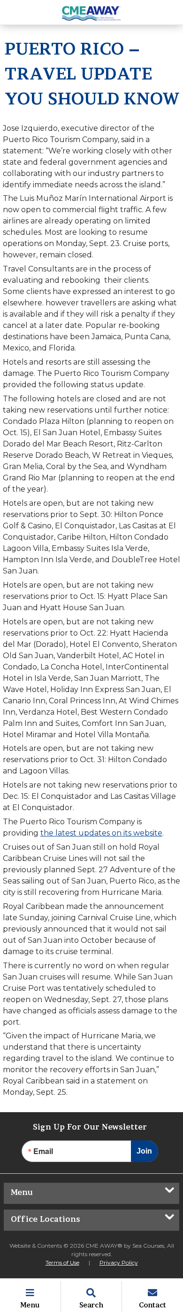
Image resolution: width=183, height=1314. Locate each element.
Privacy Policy (118, 1262)
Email (43, 1151)
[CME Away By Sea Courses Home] (91, 12)
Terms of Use (62, 1262)
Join (144, 1151)
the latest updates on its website (101, 832)
